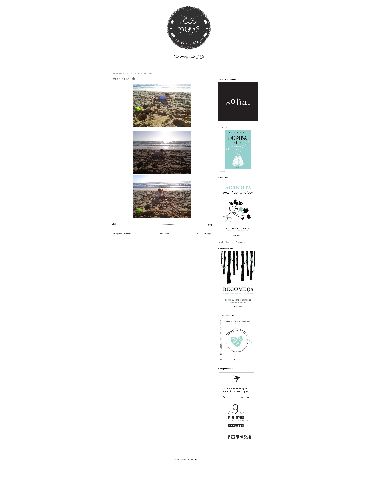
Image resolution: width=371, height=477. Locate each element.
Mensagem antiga (204, 234)
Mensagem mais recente (121, 234)
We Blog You (192, 459)
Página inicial (164, 234)
